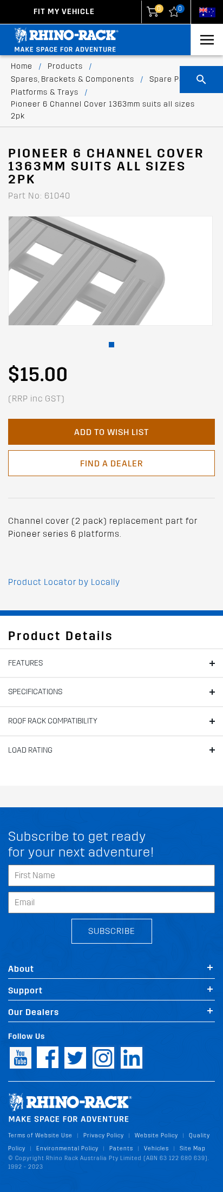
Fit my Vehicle (64, 11)
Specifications (35, 691)
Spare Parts (172, 79)
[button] (111, 344)
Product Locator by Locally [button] (64, 582)
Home (21, 66)
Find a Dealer (111, 463)
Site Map (193, 1148)
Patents (121, 1148)
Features (25, 663)
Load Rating (30, 750)
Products (65, 66)
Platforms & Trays (44, 92)
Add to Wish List (111, 432)
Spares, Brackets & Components (72, 79)
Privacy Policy (103, 1135)
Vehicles (156, 1148)
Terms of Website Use (40, 1135)
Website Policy (156, 1135)
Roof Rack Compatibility (52, 721)
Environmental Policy (67, 1148)
